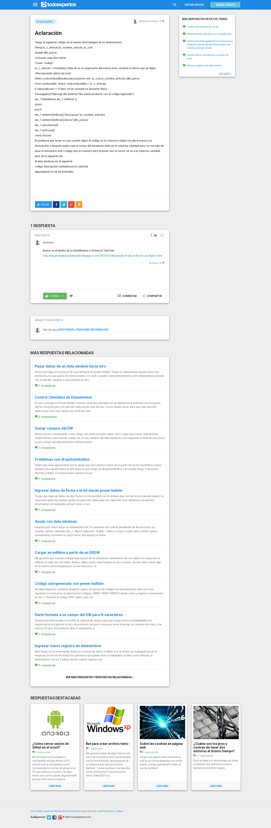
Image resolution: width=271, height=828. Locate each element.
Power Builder (45, 21)
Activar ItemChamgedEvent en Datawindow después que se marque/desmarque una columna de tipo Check (210, 44)
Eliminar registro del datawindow (204, 65)
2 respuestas (48, 417)
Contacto (74, 811)
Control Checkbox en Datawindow (63, 397)
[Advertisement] (100, 185)
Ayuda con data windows (56, 521)
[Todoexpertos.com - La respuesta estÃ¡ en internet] (58, 4)
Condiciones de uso (90, 811)
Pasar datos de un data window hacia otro (70, 366)
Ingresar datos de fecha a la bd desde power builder (79, 490)
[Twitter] (48, 817)
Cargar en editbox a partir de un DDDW (67, 552)
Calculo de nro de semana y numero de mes (207, 57)
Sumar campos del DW (54, 428)
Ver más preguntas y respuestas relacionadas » (100, 677)
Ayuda (58, 811)
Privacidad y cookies (112, 811)
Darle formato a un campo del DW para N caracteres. (79, 615)
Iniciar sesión (194, 4)
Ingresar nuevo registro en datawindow (68, 646)
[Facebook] (53, 817)
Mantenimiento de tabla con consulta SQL (209, 34)
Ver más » (225, 73)
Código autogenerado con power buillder (69, 583)
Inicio (33, 811)
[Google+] (59, 817)
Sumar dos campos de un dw (202, 26)
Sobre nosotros (45, 811)
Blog (65, 811)
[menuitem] (56, 204)
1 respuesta (47, 385)
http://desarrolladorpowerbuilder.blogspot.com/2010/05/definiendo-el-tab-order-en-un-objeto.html (102, 255)
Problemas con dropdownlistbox (62, 459)
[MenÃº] (35, 4)
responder (66, 329)
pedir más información (92, 329)
